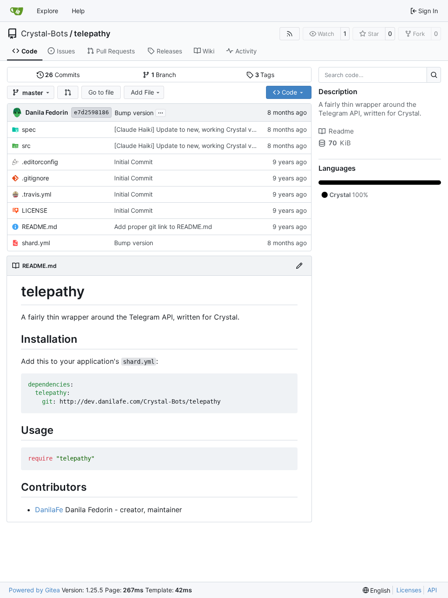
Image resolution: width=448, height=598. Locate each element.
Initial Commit (133, 161)
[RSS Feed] (290, 33)
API (432, 590)
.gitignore (35, 178)
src (26, 145)
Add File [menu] (142, 92)
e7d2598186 (91, 112)
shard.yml (36, 242)
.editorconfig (40, 161)
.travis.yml (36, 194)
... (160, 112)
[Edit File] (299, 266)
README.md (39, 226)
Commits (62, 74)
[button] (67, 92)
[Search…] (434, 75)
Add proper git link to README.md (163, 226)
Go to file (101, 92)
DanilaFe (49, 509)
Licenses (408, 590)
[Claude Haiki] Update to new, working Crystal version (191, 129)
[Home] (16, 11)
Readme (341, 131)
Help (78, 10)
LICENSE (34, 210)
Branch (163, 74)
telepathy (92, 33)
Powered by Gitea (34, 590)
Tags (265, 74)
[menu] (377, 590)
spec (29, 129)
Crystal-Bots (44, 33)
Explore (47, 10)
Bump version (134, 112)
